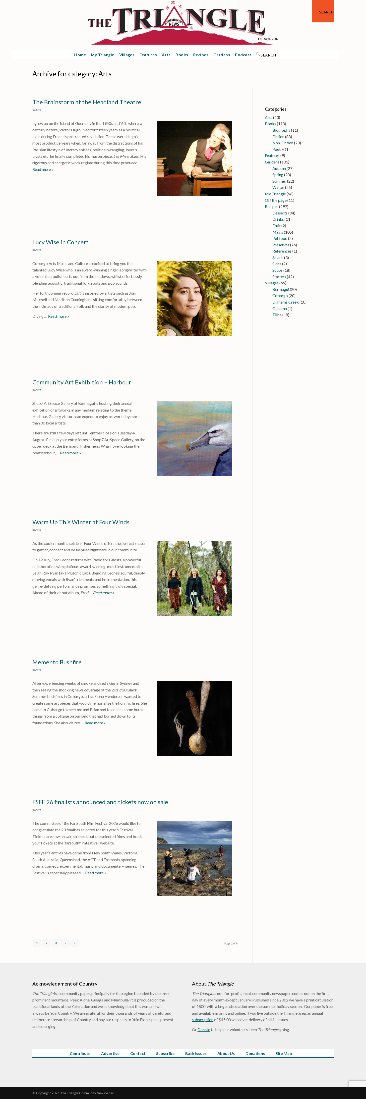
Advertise (110, 1053)
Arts (38, 109)
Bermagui (280, 289)
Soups (277, 270)
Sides (276, 263)
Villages (272, 282)
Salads (277, 257)
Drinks (278, 219)
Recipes (271, 206)
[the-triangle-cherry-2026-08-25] (183, 25)
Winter (278, 187)
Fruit (276, 225)
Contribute (80, 1053)
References (282, 251)
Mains (277, 232)
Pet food (279, 238)
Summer (279, 181)
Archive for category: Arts (72, 73)
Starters (279, 276)
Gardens (272, 161)
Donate (203, 1029)
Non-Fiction (282, 142)
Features (272, 155)
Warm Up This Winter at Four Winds (80, 521)
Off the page (276, 200)
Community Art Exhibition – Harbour (81, 382)
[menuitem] (323, 11)
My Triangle (275, 193)
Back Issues (196, 1053)
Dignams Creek (285, 302)
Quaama (279, 308)
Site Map (284, 1053)
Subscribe (165, 1053)
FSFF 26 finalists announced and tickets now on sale (100, 801)
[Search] (323, 11)
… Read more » (56, 316)
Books (270, 123)
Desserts (280, 212)
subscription (202, 1019)
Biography (281, 130)
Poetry (278, 149)
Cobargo (280, 295)
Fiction (278, 136)
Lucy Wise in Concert (60, 242)
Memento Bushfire (57, 662)
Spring (277, 174)
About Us (226, 1053)
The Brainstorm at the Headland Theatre (86, 101)
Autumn (279, 168)
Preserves (280, 244)
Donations (255, 1053)
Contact (137, 1053)
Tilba (277, 314)
